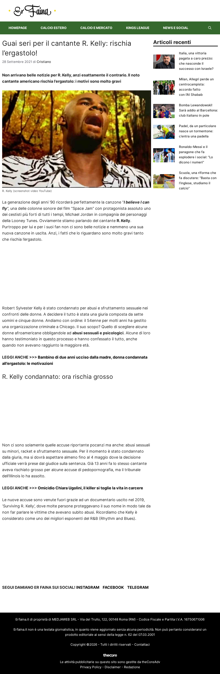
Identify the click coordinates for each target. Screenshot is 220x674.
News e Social (175, 28)
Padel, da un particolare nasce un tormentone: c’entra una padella (197, 131)
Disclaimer (113, 667)
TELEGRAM (137, 587)
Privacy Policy (90, 667)
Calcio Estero (54, 28)
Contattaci (142, 644)
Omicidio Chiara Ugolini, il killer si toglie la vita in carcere (90, 488)
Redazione (132, 667)
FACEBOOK (113, 587)
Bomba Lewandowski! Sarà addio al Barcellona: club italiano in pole (198, 110)
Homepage (18, 28)
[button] (209, 27)
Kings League (137, 28)
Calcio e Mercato (96, 28)
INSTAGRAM (87, 587)
